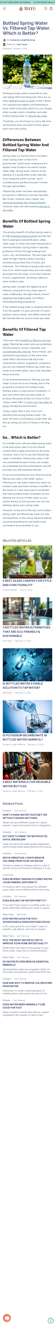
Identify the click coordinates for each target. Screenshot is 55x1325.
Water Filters (8, 914)
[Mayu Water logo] (27, 9)
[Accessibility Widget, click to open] (51, 1321)
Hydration (7, 811)
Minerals (6, 1000)
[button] (7, 1318)
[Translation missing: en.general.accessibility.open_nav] (4, 8)
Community (8, 875)
